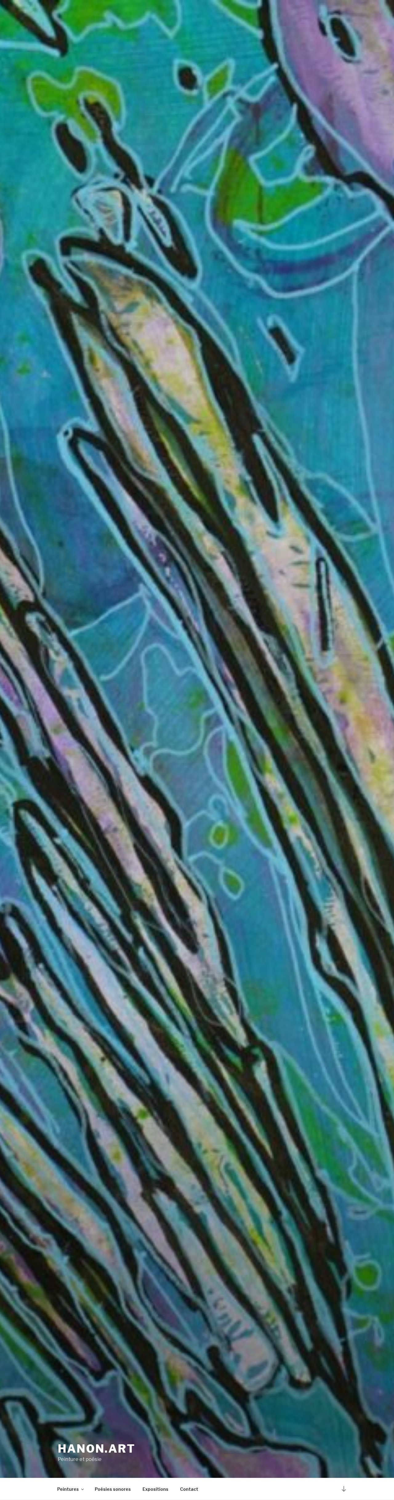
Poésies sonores (113, 1489)
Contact (189, 1489)
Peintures (68, 1489)
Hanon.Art (96, 1448)
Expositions (155, 1489)
